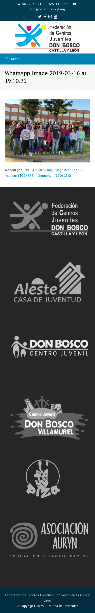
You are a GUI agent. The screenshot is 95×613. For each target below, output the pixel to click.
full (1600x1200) (38, 170)
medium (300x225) (20, 175)
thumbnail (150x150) (54, 175)
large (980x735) (68, 170)
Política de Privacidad (62, 606)
